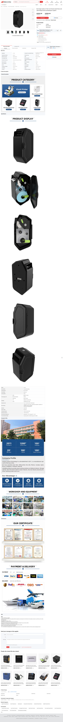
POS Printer (18, 693)
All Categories (4, 4)
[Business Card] (60, 50)
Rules (61, 4)
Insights (55, 715)
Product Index (47, 715)
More (2, 712)
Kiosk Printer (48, 693)
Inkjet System (20, 703)
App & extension (51, 4)
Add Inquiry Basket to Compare (18, 35)
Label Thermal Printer (40, 708)
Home (1, 6)
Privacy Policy (45, 718)
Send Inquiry (43, 17)
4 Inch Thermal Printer (13, 710)
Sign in (61, 2)
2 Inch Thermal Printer (58, 708)
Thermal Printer (17, 6)
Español (13, 716)
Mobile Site (51, 715)
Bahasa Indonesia (57, 716)
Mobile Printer (3, 695)
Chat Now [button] (56, 17)
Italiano (27, 716)
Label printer (3, 693)
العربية (36, 716)
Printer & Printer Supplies (11, 6)
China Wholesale (28, 715)
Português (16, 716)
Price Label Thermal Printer (49, 708)
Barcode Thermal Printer (23, 6)
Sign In (38, 42)
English (10, 716)
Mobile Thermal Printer (46, 703)
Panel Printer (33, 693)
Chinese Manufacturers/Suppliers (20, 715)
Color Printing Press (13, 703)
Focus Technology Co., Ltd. (25, 718)
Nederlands (33, 716)
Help (45, 4)
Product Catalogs (14, 691)
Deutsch (30, 716)
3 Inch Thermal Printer (5, 710)
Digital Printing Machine (5, 703)
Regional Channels (42, 715)
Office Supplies (5, 6)
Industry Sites (37, 715)
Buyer (41, 4)
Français (19, 716)
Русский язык (23, 716)
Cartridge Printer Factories (23, 708)
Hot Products (9, 715)
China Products (13, 715)
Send (8, 647)
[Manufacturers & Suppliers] (6, 2)
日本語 (41, 716)
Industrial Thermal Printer (37, 703)
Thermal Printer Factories (5, 708)
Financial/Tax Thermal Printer (28, 703)
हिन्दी (43, 716)
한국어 (39, 716)
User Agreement (37, 718)
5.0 (50, 47)
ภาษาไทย (46, 716)
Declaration (41, 718)
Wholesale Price (33, 715)
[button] (42, 48)
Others (17, 695)
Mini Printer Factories (32, 708)
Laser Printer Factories (14, 708)
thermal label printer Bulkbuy (22, 710)
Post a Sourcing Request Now (26, 647)
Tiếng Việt (52, 716)
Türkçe (49, 716)
